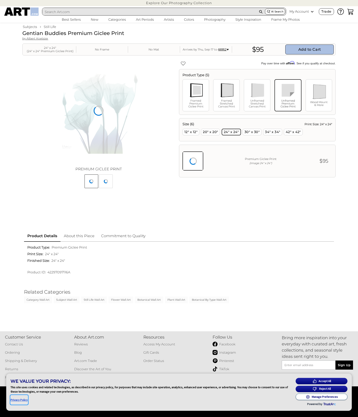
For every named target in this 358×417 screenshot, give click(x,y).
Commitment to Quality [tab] (123, 236)
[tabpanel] (257, 148)
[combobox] (149, 12)
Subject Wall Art (66, 299)
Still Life (50, 27)
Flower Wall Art (121, 299)
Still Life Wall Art (94, 299)
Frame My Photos (285, 20)
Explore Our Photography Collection (179, 3)
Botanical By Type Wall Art (209, 299)
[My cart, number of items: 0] (350, 11)
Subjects (30, 27)
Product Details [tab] (42, 236)
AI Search (277, 11)
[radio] (191, 132)
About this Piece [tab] (79, 236)
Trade (326, 11)
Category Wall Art (38, 299)
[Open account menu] (312, 11)
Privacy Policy (19, 400)
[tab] (196, 95)
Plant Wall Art (176, 299)
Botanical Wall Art (149, 299)
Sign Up (344, 365)
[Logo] (21, 11)
